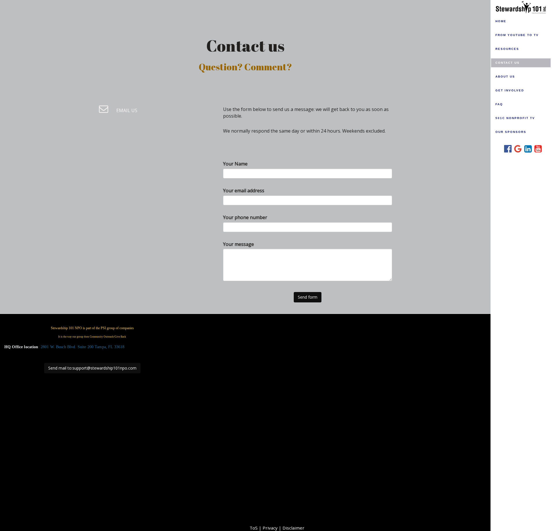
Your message (238, 244)
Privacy (270, 528)
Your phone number (245, 217)
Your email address (243, 190)
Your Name (235, 164)
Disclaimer (293, 528)
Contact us (507, 62)
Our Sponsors (510, 131)
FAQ (499, 104)
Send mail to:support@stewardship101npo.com (92, 368)
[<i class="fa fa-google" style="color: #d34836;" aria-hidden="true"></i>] (515, 148)
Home (500, 21)
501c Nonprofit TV (515, 118)
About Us (505, 76)
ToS (254, 528)
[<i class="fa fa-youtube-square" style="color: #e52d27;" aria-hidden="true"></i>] (536, 148)
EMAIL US (126, 110)
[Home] (522, 6)
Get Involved (509, 90)
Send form (307, 297)
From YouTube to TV (517, 35)
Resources (507, 48)
